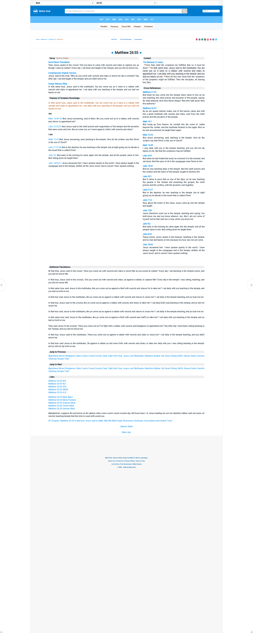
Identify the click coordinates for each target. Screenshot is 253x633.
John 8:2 (52, 155)
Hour (120, 356)
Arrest (62, 356)
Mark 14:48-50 (55, 118)
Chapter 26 (51, 39)
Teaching (52, 358)
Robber (157, 356)
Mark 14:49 (148, 145)
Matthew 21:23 (149, 92)
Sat (162, 356)
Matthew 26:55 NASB (58, 389)
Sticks (194, 356)
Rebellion (149, 356)
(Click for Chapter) (62, 58)
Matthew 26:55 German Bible (61, 408)
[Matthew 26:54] (3, 291)
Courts (85, 356)
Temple (60, 358)
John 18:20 (148, 244)
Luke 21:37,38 (54, 147)
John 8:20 (147, 234)
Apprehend (53, 356)
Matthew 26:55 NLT (57, 383)
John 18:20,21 (54, 163)
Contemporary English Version (62, 73)
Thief (66, 358)
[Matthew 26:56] (249, 291)
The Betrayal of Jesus (153, 62)
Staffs (180, 356)
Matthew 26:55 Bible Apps (60, 397)
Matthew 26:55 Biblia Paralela (62, 400)
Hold (115, 356)
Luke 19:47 (148, 166)
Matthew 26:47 (149, 108)
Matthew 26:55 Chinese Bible (61, 403)
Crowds (98, 356)
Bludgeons (70, 356)
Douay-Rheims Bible (57, 83)
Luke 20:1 (147, 176)
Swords (200, 356)
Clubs (78, 356)
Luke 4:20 (147, 155)
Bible (37, 39)
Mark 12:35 (53, 139)
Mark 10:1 (147, 121)
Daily (105, 356)
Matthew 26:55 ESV (57, 386)
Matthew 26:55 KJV (57, 392)
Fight (110, 356)
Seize (167, 356)
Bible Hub (126, 432)
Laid (131, 356)
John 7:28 (147, 210)
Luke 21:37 (148, 189)
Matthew (44, 39)
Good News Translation (59, 62)
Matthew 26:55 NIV (57, 381)
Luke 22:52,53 (54, 126)
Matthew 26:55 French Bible (61, 405)
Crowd (91, 356)
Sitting (174, 356)
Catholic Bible (126, 426)
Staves (187, 356)
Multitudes (139, 356)
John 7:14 (147, 200)
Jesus (126, 356)
